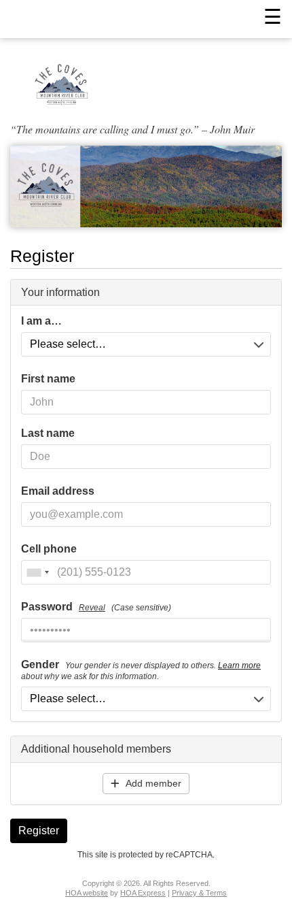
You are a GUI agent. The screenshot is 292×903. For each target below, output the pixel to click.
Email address (57, 491)
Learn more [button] (239, 665)
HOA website (86, 893)
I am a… (41, 321)
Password (96, 607)
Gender (141, 670)
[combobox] (37, 572)
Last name (48, 433)
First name (48, 379)
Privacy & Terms (199, 893)
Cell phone (49, 549)
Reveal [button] (92, 607)
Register (38, 830)
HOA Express (143, 893)
